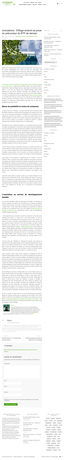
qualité (48, 443)
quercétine (53, 443)
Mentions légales (54, 456)
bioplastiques (48, 422)
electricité (54, 429)
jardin (55, 436)
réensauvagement (51, 447)
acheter (47, 418)
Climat (39, 2)
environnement (53, 431)
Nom (5, 380)
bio (54, 420)
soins (58, 447)
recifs (59, 443)
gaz (59, 434)
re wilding (57, 445)
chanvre (59, 422)
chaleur (54, 422)
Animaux (32, 2)
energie (59, 429)
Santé (44, 4)
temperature (49, 449)
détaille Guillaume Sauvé (27, 226)
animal (46, 420)
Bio (36, 2)
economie (48, 429)
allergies (52, 418)
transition (55, 449)
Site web (6, 392)
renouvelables (50, 445)
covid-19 (48, 427)
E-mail (5, 386)
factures (60, 431)
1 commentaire (5, 37)
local (59, 436)
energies (47, 431)
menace (54, 438)
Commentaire (7, 363)
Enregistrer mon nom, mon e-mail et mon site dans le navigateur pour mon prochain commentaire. (21, 400)
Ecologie (34, 4)
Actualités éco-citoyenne (20, 36)
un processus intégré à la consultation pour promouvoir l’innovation (22, 298)
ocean (58, 438)
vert (59, 449)
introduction (49, 436)
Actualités (26, 2)
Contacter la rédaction (45, 456)
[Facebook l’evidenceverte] (57, 3)
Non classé (46, 90)
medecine (49, 438)
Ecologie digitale (47, 84)
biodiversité (59, 420)
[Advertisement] (32, 18)
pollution (58, 440)
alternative (58, 418)
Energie (40, 4)
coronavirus (55, 425)
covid (60, 425)
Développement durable (25, 4)
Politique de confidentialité (29, 456)
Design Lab (20, 456)
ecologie (58, 427)
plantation (48, 440)
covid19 (53, 427)
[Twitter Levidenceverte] (59, 3)
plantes (53, 440)
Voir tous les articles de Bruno (13, 322)
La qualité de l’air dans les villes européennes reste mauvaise (52, 112)
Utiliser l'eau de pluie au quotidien (51, 110)
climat (46, 425)
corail (50, 425)
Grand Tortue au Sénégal (36, 95)
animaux (51, 420)
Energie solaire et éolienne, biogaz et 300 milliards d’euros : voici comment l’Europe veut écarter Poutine (53, 119)
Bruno (5, 36)
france (56, 434)
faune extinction (49, 434)
